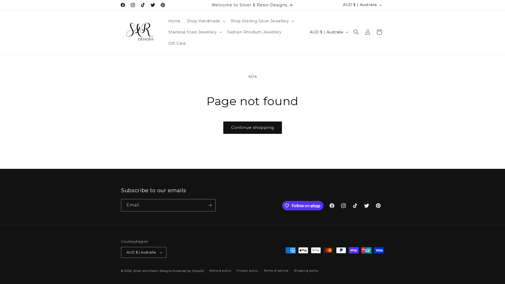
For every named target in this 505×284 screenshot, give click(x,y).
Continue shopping (252, 127)
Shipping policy (306, 270)
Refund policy (220, 270)
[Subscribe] (209, 205)
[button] (206, 21)
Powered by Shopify (188, 271)
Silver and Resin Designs (152, 271)
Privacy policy (247, 270)
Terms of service (276, 270)
